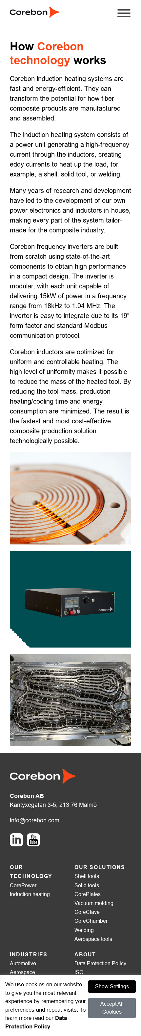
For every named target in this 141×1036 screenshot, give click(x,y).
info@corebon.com (34, 820)
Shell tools (86, 876)
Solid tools (86, 885)
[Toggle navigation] (124, 16)
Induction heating (30, 894)
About (85, 954)
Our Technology (31, 871)
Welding (84, 930)
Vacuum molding (93, 903)
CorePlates (87, 894)
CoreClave (87, 912)
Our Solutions (99, 867)
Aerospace (22, 972)
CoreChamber (91, 921)
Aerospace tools (93, 939)
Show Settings (112, 986)
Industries (29, 954)
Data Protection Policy (100, 963)
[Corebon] (34, 11)
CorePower (23, 885)
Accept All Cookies (112, 1008)
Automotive (23, 963)
